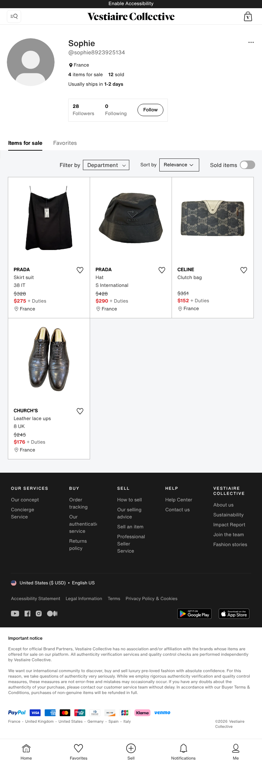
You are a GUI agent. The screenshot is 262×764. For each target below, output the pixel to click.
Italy (127, 721)
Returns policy (78, 545)
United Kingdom (39, 721)
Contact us (177, 509)
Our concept (25, 499)
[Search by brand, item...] (14, 16)
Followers (83, 110)
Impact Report (229, 524)
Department (102, 165)
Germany (95, 721)
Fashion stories (230, 544)
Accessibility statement (35, 598)
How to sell (129, 499)
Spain (113, 721)
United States (71, 721)
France (14, 721)
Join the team (228, 534)
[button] (248, 16)
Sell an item (130, 526)
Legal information (84, 598)
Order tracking (78, 503)
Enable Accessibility (131, 3)
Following (116, 110)
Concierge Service (22, 513)
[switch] (247, 165)
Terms (113, 598)
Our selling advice (129, 513)
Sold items (223, 165)
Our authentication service (85, 524)
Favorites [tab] (65, 143)
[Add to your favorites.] (80, 270)
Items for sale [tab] (25, 143)
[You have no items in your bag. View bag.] (248, 16)
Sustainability (228, 514)
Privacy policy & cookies (151, 598)
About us (223, 505)
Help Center (178, 499)
